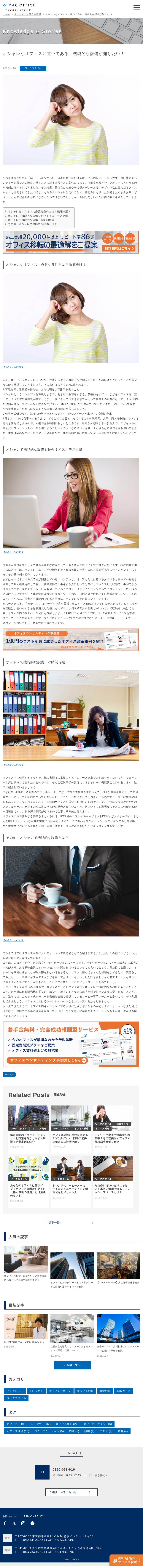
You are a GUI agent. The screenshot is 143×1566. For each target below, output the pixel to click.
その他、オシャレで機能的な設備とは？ (32, 224)
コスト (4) (106, 1431)
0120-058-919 (64, 1469)
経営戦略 (105, 1390)
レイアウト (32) (41, 1423)
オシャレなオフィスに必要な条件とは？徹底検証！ (39, 211)
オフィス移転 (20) (67, 1423)
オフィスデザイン (60, 1390)
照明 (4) (89, 1431)
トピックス (36, 1390)
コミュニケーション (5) (49, 1431)
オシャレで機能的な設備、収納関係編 (31, 219)
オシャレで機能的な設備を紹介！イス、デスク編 (38, 215)
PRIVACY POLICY (34, 1516)
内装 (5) (74, 1431)
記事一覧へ (73, 1364)
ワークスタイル (33, 68)
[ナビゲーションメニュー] (137, 7)
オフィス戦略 (85, 1390)
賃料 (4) (123, 1431)
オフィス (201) (16, 1423)
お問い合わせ (10, 1516)
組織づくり (123, 1390)
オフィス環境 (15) (18, 1431)
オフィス (9, 1075)
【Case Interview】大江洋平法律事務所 (118, 1282)
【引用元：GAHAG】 (13, 367)
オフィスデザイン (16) (98, 1423)
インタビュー (15, 1390)
